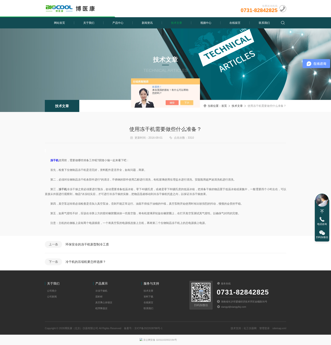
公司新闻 (52, 296)
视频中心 (205, 22)
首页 (224, 105)
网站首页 (59, 22)
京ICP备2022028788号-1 (148, 328)
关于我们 (88, 22)
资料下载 (148, 296)
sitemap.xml (279, 328)
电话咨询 (322, 224)
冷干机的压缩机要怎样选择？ (86, 262)
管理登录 (264, 328)
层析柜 (99, 296)
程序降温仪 (101, 308)
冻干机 (54, 160)
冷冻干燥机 (101, 290)
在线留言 (234, 22)
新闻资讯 (147, 22)
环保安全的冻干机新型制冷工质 (87, 244)
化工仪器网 (250, 328)
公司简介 (52, 290)
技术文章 (176, 22)
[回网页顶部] (322, 211)
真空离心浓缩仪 (103, 302)
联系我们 (264, 22)
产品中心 (117, 22)
